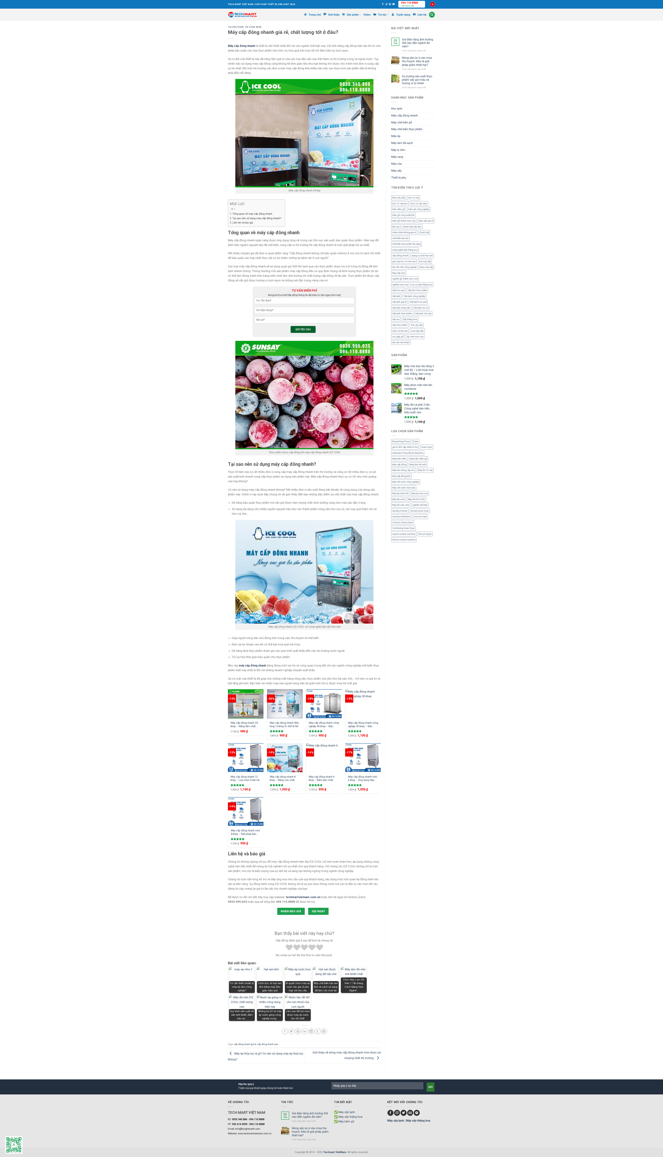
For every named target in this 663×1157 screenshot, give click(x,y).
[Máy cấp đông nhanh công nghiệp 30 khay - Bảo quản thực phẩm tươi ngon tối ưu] (363, 703)
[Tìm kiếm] (432, 15)
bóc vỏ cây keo (400, 203)
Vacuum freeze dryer (402, 522)
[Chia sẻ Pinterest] (298, 1031)
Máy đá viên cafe (400, 505)
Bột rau (396, 226)
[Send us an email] (390, 4)
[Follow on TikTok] (386, 4)
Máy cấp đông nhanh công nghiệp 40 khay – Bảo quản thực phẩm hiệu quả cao (324, 724)
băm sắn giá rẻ (426, 221)
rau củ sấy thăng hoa (421, 284)
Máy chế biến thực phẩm (406, 129)
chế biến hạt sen (400, 238)
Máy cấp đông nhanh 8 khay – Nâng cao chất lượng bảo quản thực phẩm (283, 778)
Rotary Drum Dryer (420, 511)
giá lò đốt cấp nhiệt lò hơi (405, 447)
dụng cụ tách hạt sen (422, 255)
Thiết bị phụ (398, 177)
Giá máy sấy (425, 261)
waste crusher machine (403, 534)
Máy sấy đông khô (401, 476)
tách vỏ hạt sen (400, 331)
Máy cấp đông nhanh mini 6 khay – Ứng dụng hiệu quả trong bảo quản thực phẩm (362, 778)
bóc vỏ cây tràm (419, 203)
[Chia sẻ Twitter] (291, 1031)
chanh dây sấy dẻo (412, 226)
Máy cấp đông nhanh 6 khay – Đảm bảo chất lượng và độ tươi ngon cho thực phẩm (324, 778)
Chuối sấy (424, 232)
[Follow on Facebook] (383, 4)
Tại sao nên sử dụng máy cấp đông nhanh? (256, 218)
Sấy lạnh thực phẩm (402, 313)
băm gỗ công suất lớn (403, 215)
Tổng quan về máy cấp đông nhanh (252, 213)
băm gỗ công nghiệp (418, 209)
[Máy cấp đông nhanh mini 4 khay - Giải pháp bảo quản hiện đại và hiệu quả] (246, 811)
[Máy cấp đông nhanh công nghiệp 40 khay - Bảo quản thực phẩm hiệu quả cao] (324, 703)
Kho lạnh (396, 108)
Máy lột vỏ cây (425, 470)
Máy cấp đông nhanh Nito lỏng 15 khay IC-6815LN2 (284, 724)
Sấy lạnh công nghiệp (414, 296)
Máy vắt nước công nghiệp (405, 481)
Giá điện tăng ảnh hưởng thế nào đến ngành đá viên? (417, 43)
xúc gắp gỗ (398, 336)
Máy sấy (396, 170)
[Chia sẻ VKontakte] (304, 1031)
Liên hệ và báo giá (242, 222)
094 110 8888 (409, 2)
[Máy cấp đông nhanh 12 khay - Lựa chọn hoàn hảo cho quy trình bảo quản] (246, 757)
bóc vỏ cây (413, 197)
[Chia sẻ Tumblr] (318, 1031)
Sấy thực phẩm (399, 325)
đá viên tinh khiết (400, 342)
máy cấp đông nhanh (252, 665)
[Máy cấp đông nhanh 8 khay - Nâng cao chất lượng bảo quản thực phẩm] (285, 757)
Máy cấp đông (399, 464)
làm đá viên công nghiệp (404, 267)
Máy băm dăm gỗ (418, 458)
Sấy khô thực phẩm (417, 290)
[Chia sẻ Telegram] (324, 1031)
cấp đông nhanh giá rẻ (245, 1044)
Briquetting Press (401, 441)
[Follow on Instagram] (397, 1113)
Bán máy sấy (398, 197)
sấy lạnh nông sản (401, 307)
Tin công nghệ (253, 27)
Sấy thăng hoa (410, 319)
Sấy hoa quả (398, 290)
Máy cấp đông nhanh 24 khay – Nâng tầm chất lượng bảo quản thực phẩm (244, 724)
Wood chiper (425, 534)
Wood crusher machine (403, 539)
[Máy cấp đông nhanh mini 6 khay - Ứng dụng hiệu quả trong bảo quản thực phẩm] (363, 757)
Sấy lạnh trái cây (423, 313)
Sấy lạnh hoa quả (418, 302)
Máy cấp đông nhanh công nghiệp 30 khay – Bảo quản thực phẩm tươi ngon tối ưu (363, 724)
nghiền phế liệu (419, 505)
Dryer (415, 441)
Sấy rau (396, 319)
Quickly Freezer (399, 511)
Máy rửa (396, 163)
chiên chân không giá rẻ (404, 232)
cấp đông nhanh (400, 255)
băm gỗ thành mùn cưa (403, 221)
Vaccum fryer (420, 516)
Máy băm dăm (399, 458)
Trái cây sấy (416, 325)
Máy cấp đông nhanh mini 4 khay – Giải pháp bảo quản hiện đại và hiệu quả (245, 832)
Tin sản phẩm (235, 27)
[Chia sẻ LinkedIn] (311, 1031)
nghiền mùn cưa (400, 284)
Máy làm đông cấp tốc (403, 470)
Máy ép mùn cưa (419, 493)
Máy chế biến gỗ (401, 122)
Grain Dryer (426, 447)
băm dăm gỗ (398, 209)
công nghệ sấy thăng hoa (405, 250)
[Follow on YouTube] (393, 4)
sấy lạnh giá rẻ (399, 302)
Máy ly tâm (398, 150)
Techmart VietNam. (335, 1152)
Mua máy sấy (426, 267)
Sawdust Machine (401, 516)
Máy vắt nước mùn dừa (403, 487)
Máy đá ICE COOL (416, 499)
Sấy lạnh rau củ (421, 307)
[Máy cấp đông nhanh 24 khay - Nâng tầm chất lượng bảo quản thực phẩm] (246, 703)
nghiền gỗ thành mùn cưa (405, 278)
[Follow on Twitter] (404, 1113)
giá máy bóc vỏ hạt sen (404, 261)
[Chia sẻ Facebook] (285, 1031)
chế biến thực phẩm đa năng (406, 244)
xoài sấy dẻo (417, 331)
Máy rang (397, 156)
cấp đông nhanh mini (267, 1044)
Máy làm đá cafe (418, 464)
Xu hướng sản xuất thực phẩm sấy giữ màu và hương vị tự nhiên (417, 79)
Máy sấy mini (398, 273)
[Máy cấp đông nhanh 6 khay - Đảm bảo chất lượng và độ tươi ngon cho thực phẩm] (324, 757)
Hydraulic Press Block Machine (407, 453)
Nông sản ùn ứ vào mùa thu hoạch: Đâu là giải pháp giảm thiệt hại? (417, 61)
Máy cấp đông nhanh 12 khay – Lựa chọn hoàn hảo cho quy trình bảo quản (245, 778)
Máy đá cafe (398, 499)
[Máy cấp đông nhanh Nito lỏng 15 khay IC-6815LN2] (285, 703)
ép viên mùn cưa (415, 336)
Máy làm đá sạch (402, 143)
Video (367, 14)
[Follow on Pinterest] (417, 1113)
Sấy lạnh (396, 296)
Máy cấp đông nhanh (404, 115)
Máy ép (395, 136)
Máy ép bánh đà (400, 493)
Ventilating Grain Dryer (403, 528)
